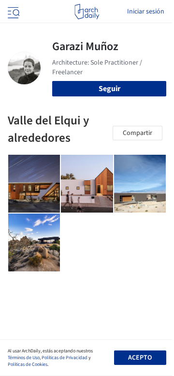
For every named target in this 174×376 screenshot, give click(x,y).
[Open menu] (12, 11)
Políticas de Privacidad (64, 357)
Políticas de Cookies (27, 364)
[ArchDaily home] (86, 11)
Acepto (140, 358)
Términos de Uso (24, 357)
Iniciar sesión (145, 11)
